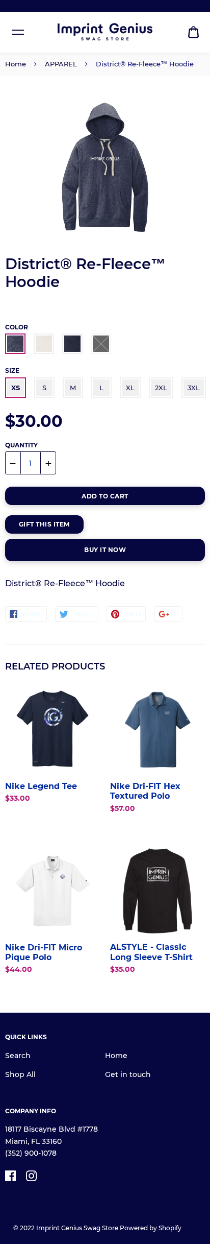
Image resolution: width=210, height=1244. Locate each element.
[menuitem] (193, 32)
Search (18, 1055)
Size (12, 370)
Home (15, 64)
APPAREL (61, 64)
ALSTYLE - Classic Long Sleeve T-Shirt (151, 952)
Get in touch (128, 1074)
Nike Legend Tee (41, 786)
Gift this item (44, 524)
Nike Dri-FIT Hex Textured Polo (145, 791)
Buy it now (105, 550)
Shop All (20, 1074)
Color (16, 327)
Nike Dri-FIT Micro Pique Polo (43, 952)
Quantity (21, 445)
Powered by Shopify (150, 1228)
